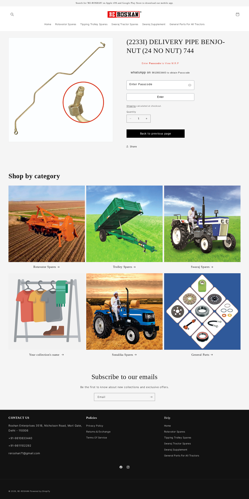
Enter (160, 96)
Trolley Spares (122, 267)
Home (167, 425)
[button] (12, 14)
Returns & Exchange (98, 431)
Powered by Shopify (40, 491)
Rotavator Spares (44, 267)
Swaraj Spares (200, 267)
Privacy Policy (94, 425)
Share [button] (133, 146)
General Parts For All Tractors (181, 455)
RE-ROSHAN (23, 491)
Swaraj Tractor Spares (177, 443)
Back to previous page (155, 133)
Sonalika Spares (122, 354)
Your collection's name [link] (44, 354)
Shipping (131, 106)
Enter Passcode (140, 84)
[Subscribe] (151, 397)
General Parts (200, 354)
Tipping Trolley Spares (177, 437)
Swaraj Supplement (175, 449)
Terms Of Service (96, 437)
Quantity (131, 111)
